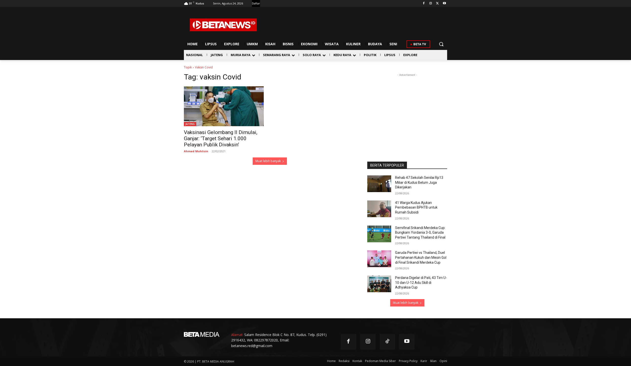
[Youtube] (444, 3)
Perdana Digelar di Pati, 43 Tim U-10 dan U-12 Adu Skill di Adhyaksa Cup (421, 282)
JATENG (190, 124)
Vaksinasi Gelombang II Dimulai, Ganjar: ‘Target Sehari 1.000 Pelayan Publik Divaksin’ (220, 138)
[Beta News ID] (223, 25)
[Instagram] (431, 3)
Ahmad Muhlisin (196, 151)
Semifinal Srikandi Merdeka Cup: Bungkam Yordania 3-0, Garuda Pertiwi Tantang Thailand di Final (420, 232)
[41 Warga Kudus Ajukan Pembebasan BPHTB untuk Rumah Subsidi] (379, 208)
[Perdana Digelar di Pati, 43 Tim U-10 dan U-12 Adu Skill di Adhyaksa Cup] (379, 283)
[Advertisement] (407, 108)
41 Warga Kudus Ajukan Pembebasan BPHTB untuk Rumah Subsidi (416, 207)
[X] (437, 3)
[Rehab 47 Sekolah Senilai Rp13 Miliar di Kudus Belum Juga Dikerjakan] (379, 183)
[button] (441, 44)
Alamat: (237, 334)
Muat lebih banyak (268, 161)
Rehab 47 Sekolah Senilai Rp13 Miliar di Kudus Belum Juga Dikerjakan (419, 182)
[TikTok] (387, 341)
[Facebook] (424, 3)
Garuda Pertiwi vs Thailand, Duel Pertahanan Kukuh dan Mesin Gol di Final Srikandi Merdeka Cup (420, 257)
